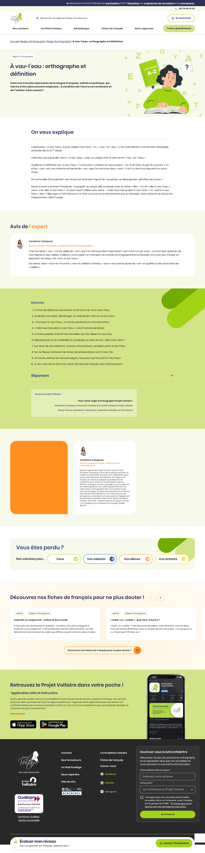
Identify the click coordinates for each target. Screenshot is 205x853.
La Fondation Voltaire (113, 753)
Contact (66, 753)
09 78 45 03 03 (186, 8)
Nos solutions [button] (21, 28)
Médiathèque (81, 28)
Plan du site (68, 781)
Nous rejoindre (70, 774)
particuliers (113, 3)
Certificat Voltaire (51, 28)
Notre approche (144, 28)
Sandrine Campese (64, 405)
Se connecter (183, 18)
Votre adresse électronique (155, 770)
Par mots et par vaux (65, 258)
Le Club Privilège (71, 767)
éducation (133, 3)
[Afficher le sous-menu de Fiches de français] (127, 28)
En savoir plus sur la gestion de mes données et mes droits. (168, 805)
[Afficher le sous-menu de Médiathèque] (93, 28)
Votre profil (146, 783)
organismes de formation (159, 3)
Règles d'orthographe (32, 41)
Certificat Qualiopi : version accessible (29, 818)
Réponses (40, 375)
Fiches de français (112, 28)
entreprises (187, 3)
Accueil (14, 41)
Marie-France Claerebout (71, 410)
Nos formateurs (71, 760)
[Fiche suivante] (160, 597)
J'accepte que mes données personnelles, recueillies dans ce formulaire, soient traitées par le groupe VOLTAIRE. (170, 802)
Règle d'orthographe (59, 41)
